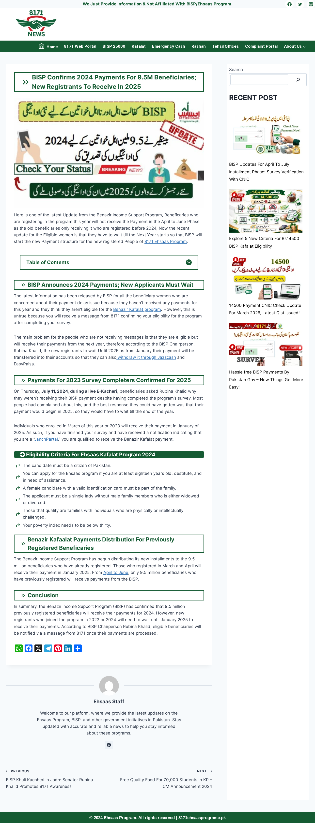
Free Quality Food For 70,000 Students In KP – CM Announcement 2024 (166, 779)
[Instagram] (311, 4)
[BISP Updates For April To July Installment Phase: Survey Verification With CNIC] (265, 136)
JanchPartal (46, 439)
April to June (115, 572)
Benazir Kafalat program (137, 309)
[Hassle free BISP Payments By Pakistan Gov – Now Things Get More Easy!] (265, 344)
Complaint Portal (261, 46)
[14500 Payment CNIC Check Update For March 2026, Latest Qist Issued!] (265, 277)
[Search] (298, 80)
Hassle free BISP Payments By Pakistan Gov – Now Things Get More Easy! (266, 380)
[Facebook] (289, 4)
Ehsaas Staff (109, 701)
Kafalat (139, 46)
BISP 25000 (114, 46)
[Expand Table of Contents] (189, 262)
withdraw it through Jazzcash (146, 357)
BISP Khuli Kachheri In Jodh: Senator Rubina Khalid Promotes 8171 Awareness (49, 779)
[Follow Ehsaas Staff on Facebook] (109, 745)
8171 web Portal (80, 46)
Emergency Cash (168, 46)
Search (236, 69)
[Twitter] (300, 4)
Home (52, 46)
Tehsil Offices (225, 46)
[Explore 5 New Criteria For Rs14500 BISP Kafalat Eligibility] (265, 211)
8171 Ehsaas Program (165, 241)
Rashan (198, 46)
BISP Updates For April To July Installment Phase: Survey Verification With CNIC (266, 172)
